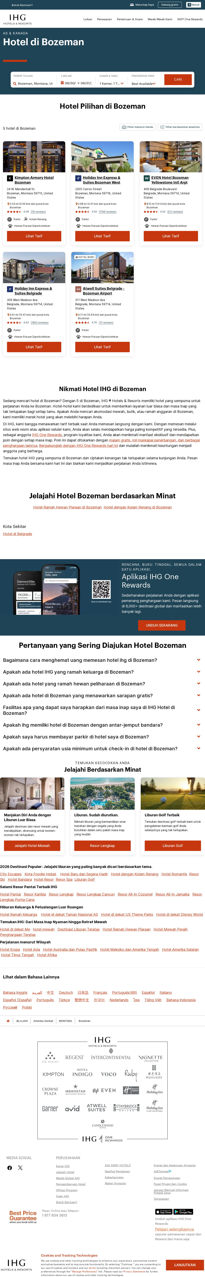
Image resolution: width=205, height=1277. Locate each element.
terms (92, 1267)
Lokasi (87, 19)
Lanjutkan (185, 1265)
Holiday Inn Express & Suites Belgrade (33, 291)
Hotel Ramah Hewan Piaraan (127, 929)
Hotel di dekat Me (15, 929)
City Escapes (11, 874)
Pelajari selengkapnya (174, 1228)
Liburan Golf (84, 879)
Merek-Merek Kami (160, 19)
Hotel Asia (31, 949)
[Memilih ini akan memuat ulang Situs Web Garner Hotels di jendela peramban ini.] (50, 1107)
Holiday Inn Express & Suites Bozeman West (101, 180)
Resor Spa (64, 879)
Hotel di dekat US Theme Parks (127, 914)
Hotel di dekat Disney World (179, 914)
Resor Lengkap (61, 894)
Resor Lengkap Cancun (95, 894)
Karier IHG (63, 1166)
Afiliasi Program (66, 1190)
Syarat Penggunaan (167, 1178)
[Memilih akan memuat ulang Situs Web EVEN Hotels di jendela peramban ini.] (104, 1090)
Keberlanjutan (114, 1177)
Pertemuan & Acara (130, 19)
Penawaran (104, 19)
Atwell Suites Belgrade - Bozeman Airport (104, 291)
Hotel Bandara (20, 879)
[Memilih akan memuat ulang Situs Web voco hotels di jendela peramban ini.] (108, 1073)
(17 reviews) (106, 322)
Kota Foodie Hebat (40, 874)
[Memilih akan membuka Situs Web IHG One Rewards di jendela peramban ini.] (102, 1139)
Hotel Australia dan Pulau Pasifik (70, 949)
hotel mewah (43, 929)
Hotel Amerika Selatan (180, 949)
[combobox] (35, 83)
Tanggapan (161, 1199)
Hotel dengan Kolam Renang (134, 874)
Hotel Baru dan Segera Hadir (84, 874)
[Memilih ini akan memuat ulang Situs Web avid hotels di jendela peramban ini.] (72, 1107)
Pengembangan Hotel (70, 1184)
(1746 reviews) (107, 211)
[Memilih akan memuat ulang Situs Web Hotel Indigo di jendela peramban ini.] (82, 1073)
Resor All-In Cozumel (135, 894)
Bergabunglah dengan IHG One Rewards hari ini (78, 445)
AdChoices (161, 1171)
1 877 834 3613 (54, 1215)
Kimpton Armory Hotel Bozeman (34, 180)
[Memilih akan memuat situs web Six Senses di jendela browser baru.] (50, 1056)
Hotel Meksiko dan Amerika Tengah (129, 949)
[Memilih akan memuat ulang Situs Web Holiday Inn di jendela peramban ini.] (155, 1090)
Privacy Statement (134, 1271)
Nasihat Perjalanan (117, 1171)
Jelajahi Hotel (65, 1172)
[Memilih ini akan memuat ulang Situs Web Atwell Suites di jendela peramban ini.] (97, 1107)
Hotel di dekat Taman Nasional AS (69, 914)
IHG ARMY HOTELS (118, 1165)
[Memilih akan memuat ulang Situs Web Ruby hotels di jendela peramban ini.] (131, 1073)
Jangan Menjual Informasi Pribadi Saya (171, 1191)
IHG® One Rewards (190, 19)
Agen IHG (62, 1196)
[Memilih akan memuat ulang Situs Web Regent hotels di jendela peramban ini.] (74, 1056)
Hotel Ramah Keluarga (18, 914)
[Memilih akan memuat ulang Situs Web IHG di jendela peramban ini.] (17, 19)
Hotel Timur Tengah (17, 955)
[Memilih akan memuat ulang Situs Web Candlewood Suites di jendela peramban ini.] (102, 1124)
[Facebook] (10, 1168)
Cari (178, 79)
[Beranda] (8, 1021)
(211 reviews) (175, 211)
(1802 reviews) (39, 322)
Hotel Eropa (10, 949)
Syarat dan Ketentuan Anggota (175, 1165)
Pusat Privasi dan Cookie (170, 1184)
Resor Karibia (35, 894)
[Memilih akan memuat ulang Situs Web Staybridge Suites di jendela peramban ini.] (127, 1107)
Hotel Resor (44, 879)
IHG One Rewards (47, 435)
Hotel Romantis (174, 874)
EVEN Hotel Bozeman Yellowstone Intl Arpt (170, 180)
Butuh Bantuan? (22, 5)
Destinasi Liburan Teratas (78, 929)
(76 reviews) (38, 211)
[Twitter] (20, 1168)
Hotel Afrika (47, 955)
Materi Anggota (115, 1183)
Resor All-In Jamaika (172, 894)
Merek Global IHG (68, 1178)
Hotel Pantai (10, 894)
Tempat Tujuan (23, 76)
